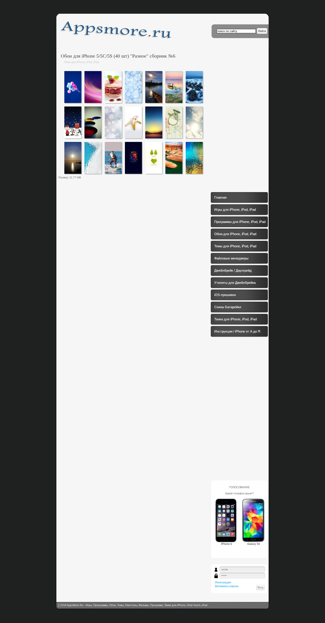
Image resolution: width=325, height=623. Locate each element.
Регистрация (223, 582)
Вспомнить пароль (227, 586)
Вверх (321, 8)
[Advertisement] (134, 219)
